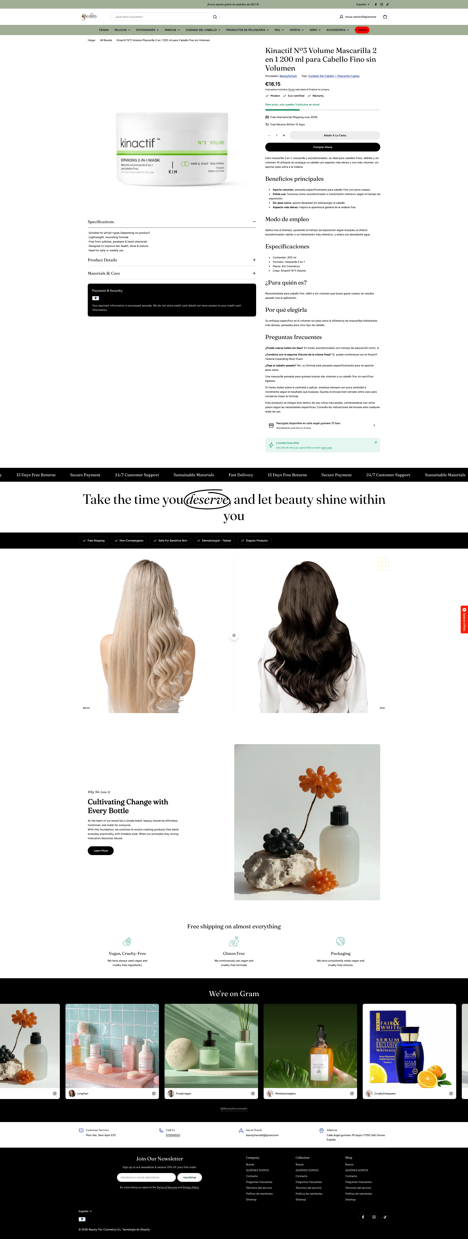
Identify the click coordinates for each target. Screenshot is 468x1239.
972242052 (173, 1135)
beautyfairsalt (288, 76)
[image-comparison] (234, 635)
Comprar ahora (322, 147)
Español (361, 4)
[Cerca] (375, 442)
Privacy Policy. (191, 1187)
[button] (464, 619)
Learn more (326, 447)
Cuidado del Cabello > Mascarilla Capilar (334, 76)
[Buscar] (215, 17)
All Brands (106, 40)
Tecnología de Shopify (136, 1229)
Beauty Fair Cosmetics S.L (105, 1229)
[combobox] (165, 16)
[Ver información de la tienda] (374, 425)
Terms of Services (167, 1187)
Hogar (91, 40)
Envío (291, 89)
